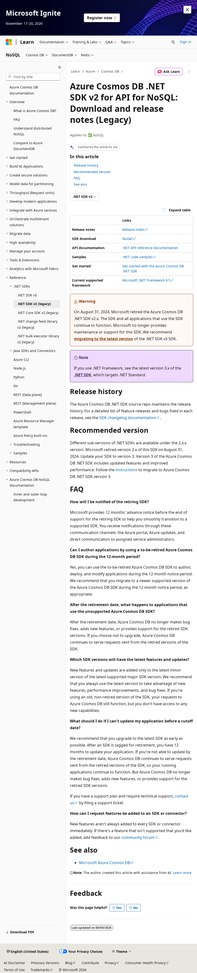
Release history (86, 165)
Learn (75, 71)
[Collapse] (59, 67)
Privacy (110, 962)
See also (80, 184)
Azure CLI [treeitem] (21, 359)
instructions (126, 469)
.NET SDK (82, 374)
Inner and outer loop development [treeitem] (30, 497)
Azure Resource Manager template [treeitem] (33, 424)
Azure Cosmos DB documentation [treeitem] (24, 90)
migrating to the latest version (103, 338)
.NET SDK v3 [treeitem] (27, 295)
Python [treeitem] (19, 377)
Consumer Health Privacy (145, 962)
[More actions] (189, 71)
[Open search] (173, 42)
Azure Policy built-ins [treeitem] (30, 435)
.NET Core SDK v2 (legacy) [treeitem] (37, 312)
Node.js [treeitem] (19, 368)
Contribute (90, 962)
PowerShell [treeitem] (22, 412)
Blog (68, 962)
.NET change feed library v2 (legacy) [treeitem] (37, 324)
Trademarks (40, 969)
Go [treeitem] (15, 385)
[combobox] (33, 77)
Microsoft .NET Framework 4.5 (146, 280)
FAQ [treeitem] (16, 119)
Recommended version (92, 171)
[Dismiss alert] (187, 9)
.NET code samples (137, 257)
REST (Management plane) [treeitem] (34, 403)
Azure (90, 71)
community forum (137, 837)
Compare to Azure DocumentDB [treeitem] (28, 146)
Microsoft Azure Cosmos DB (104, 862)
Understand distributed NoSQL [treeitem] (32, 131)
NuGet (127, 238)
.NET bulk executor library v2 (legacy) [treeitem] (38, 339)
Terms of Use (14, 969)
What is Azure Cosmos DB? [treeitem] (34, 110)
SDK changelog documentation (127, 417)
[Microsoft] (9, 42)
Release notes (133, 229)
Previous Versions (45, 962)
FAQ (77, 178)
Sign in (185, 41)
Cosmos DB (110, 71)
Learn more (182, 872)
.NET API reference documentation (150, 247)
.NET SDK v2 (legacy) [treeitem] (34, 303)
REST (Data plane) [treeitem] (27, 394)
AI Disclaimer (14, 962)
